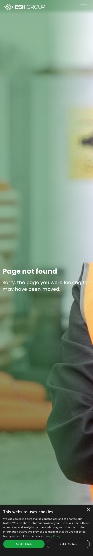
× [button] (88, 509)
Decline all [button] (68, 544)
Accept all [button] (24, 544)
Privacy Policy (52, 536)
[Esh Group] (24, 7)
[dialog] (46, 530)
